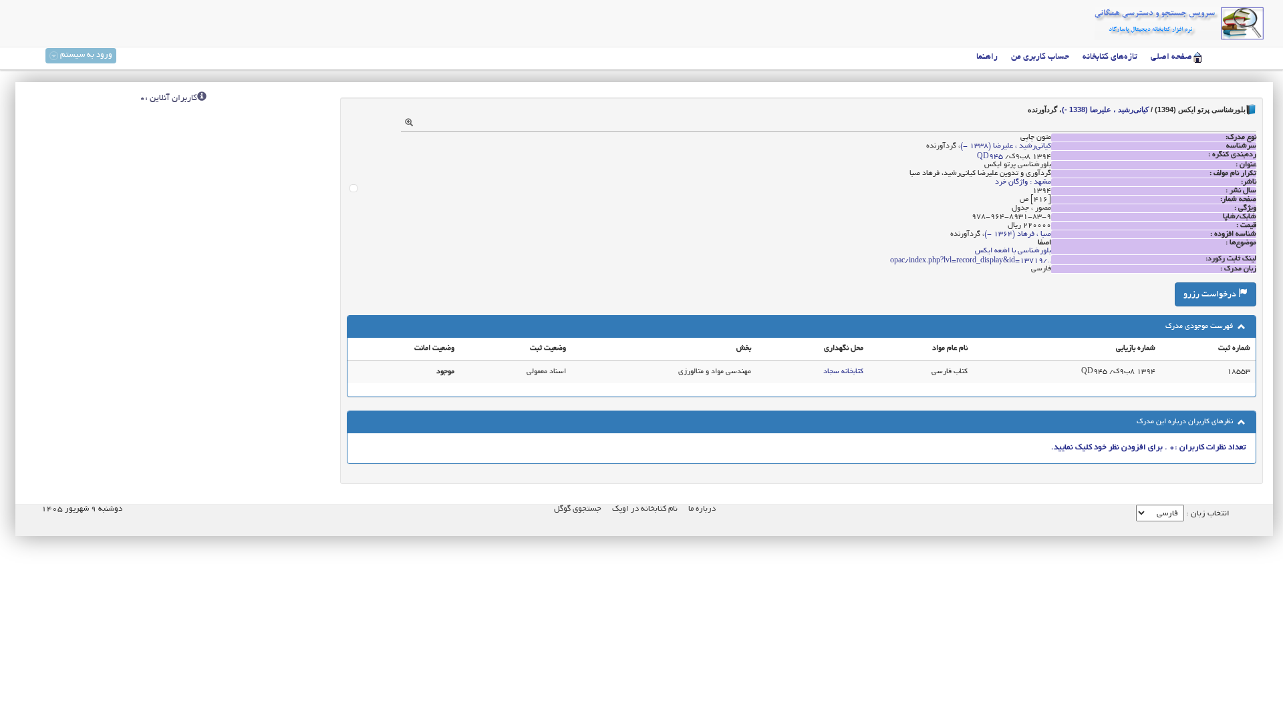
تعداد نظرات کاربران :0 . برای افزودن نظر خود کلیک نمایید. (1148, 447)
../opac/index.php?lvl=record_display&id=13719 (970, 261)
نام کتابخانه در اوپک (645, 509)
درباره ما (702, 509)
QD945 (990, 157)
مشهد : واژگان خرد (1023, 182)
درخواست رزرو (1210, 295)
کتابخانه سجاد (843, 372)
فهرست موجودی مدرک (1200, 326)
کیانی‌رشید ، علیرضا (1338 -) (1105, 109)
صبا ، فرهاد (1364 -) (1017, 234)
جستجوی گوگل (577, 509)
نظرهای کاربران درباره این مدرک (1186, 422)
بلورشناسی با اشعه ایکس (1013, 251)
